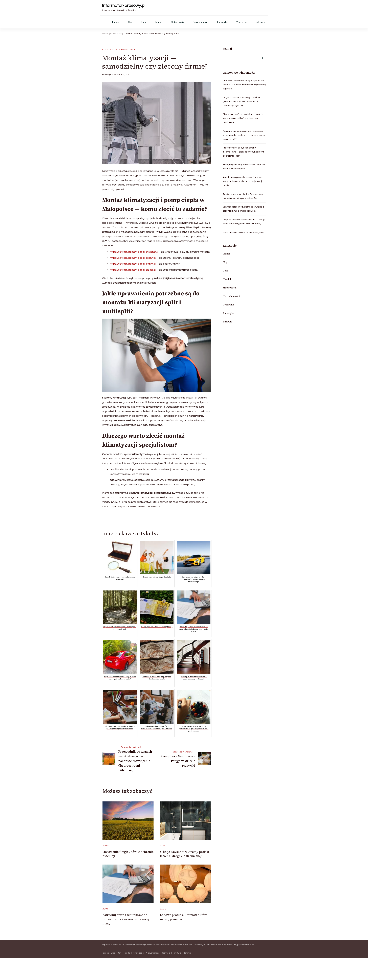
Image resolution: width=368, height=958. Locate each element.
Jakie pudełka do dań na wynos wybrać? (244, 232)
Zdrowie (260, 22)
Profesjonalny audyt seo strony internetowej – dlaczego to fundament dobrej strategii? (243, 152)
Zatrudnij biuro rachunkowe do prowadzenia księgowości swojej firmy (125, 919)
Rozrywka (222, 22)
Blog (130, 22)
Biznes (115, 22)
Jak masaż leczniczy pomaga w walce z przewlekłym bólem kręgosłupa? (243, 209)
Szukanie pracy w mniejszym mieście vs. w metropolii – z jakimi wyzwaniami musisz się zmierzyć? (244, 135)
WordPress (248, 945)
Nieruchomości (200, 22)
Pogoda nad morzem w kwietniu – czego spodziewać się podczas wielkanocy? (244, 221)
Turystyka (241, 22)
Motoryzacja (177, 22)
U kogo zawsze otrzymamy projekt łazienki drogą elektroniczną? (184, 854)
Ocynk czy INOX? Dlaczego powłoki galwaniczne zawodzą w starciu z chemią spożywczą (241, 101)
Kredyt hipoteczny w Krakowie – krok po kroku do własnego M (244, 166)
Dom (143, 22)
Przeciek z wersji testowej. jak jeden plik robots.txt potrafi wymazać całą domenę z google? (244, 84)
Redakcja (106, 74)
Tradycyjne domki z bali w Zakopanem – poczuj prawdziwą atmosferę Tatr (243, 196)
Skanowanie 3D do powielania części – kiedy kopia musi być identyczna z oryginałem (243, 118)
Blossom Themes (217, 945)
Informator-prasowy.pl (123, 5)
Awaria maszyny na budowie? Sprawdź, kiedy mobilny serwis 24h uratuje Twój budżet (243, 181)
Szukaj (227, 48)
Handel (158, 22)
